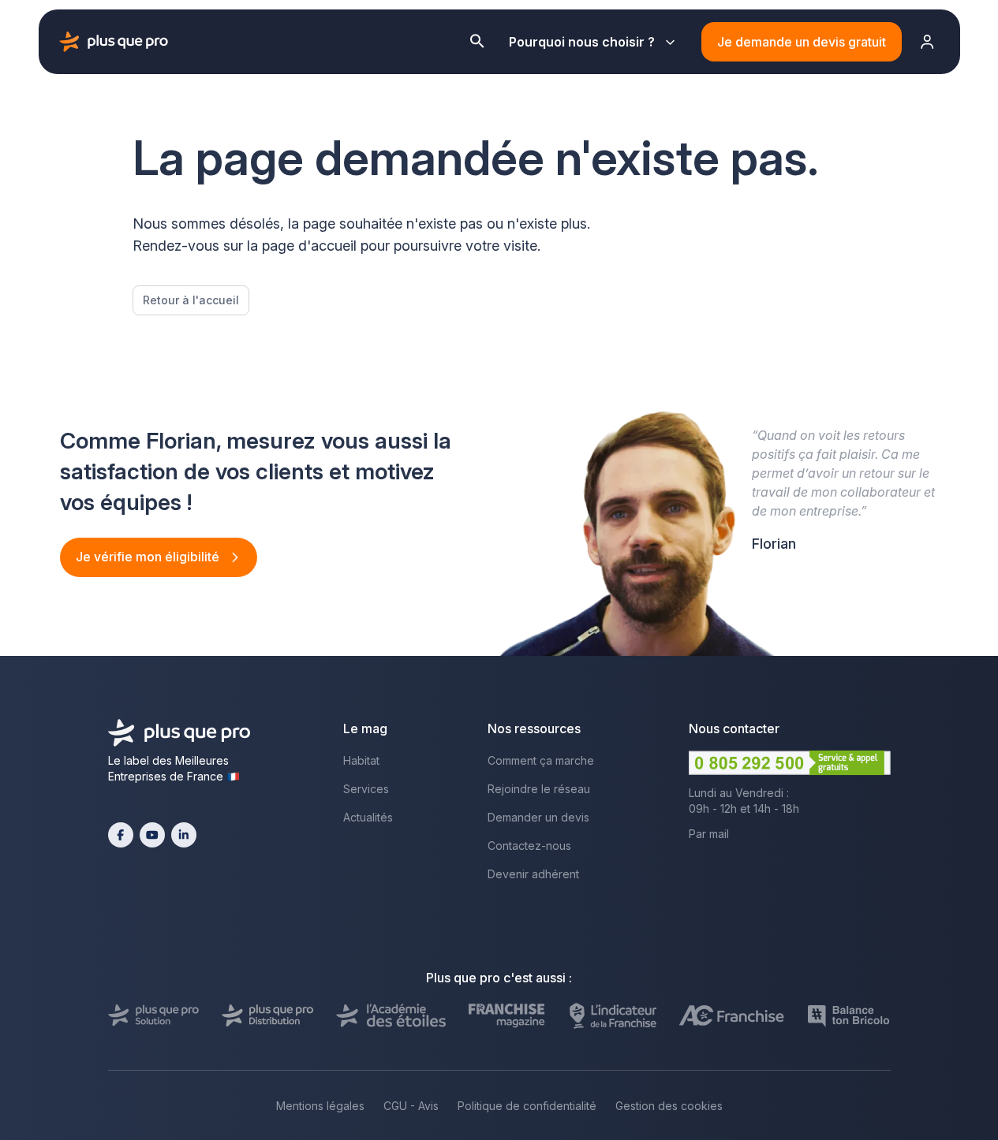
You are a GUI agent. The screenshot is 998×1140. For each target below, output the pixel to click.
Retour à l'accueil (191, 300)
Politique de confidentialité (527, 1105)
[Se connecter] (928, 41)
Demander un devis (538, 817)
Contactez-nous (529, 845)
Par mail (709, 833)
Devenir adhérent (533, 874)
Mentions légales (320, 1105)
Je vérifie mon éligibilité (149, 556)
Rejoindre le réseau (539, 788)
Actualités (368, 817)
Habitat (361, 760)
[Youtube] (152, 835)
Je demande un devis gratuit (801, 42)
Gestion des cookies (669, 1105)
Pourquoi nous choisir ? (582, 42)
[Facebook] (120, 835)
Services (366, 788)
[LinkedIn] (183, 835)
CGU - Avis (411, 1105)
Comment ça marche (541, 760)
